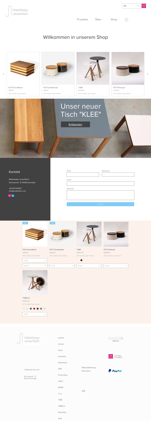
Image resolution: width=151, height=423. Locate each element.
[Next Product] (147, 74)
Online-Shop (62, 375)
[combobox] (35, 260)
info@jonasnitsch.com (17, 191)
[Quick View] (89, 234)
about (60, 350)
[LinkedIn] (12, 195)
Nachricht (70, 188)
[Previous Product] (3, 74)
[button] (126, 20)
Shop (60, 394)
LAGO (60, 381)
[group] (75, 74)
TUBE (60, 400)
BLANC (61, 387)
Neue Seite (62, 412)
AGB (60, 369)
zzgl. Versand (22, 93)
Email (69, 180)
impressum (62, 356)
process (61, 344)
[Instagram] (144, 6)
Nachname (106, 171)
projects (61, 338)
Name (69, 171)
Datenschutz (62, 362)
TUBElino (61, 406)
